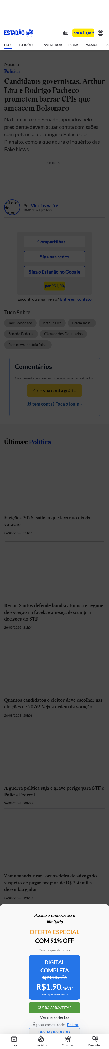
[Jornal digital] (66, 33)
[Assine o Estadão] (83, 33)
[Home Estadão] (18, 33)
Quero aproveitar (54, 1008)
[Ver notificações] (100, 33)
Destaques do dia (54, 1032)
